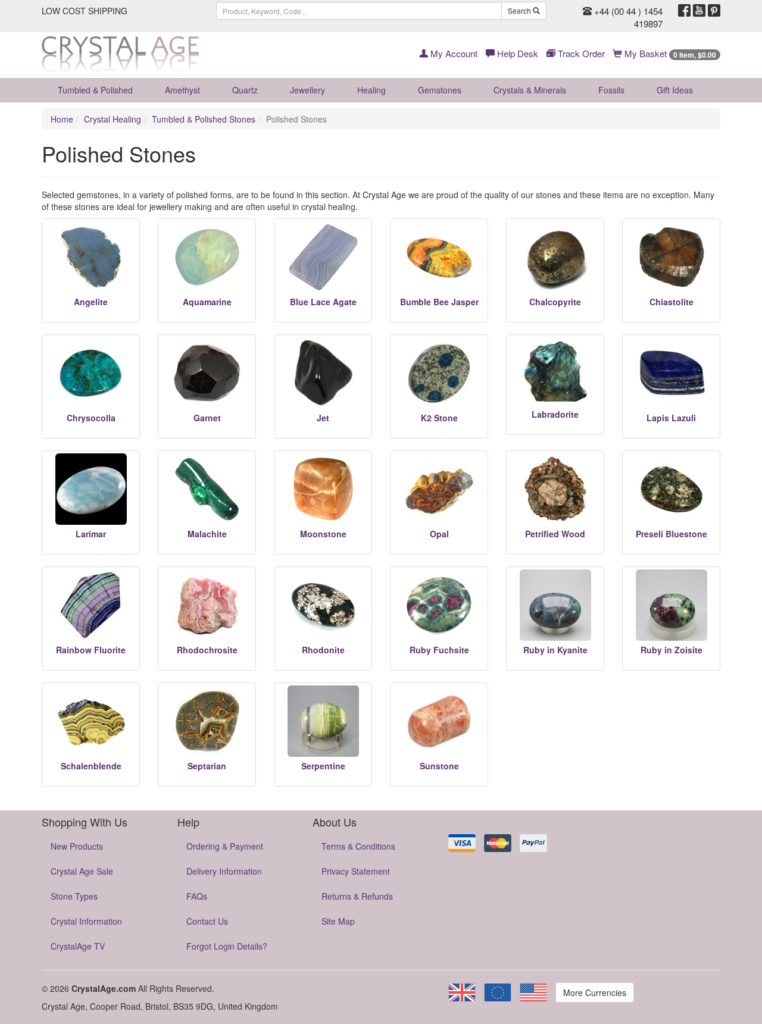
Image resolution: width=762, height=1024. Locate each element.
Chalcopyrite (555, 302)
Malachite (207, 534)
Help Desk (516, 53)
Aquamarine (207, 302)
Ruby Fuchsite (439, 650)
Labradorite (555, 414)
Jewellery (307, 90)
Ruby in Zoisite (671, 650)
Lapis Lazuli (671, 418)
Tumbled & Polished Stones (203, 119)
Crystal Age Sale (82, 871)
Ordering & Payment (224, 846)
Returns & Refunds (357, 896)
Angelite (91, 302)
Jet (323, 418)
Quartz (245, 90)
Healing (371, 90)
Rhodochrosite (207, 650)
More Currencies (594, 992)
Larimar (91, 534)
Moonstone (323, 534)
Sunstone (439, 766)
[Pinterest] (714, 11)
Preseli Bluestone (671, 534)
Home (62, 119)
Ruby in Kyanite (555, 650)
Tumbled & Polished (95, 90)
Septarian (207, 766)
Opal (439, 534)
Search (520, 10)
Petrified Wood (555, 534)
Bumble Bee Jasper (439, 302)
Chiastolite (671, 302)
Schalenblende (91, 766)
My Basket (669, 53)
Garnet (207, 418)
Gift (675, 90)
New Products (77, 846)
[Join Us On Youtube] (699, 11)
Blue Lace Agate (323, 302)
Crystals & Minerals (530, 90)
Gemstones (439, 90)
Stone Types (74, 896)
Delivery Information (224, 871)
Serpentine (323, 766)
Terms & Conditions (358, 846)
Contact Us (207, 921)
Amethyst (182, 90)
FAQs (196, 896)
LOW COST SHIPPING (84, 11)
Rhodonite (323, 650)
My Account (452, 53)
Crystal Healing (112, 119)
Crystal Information (86, 921)
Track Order (580, 53)
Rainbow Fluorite (91, 650)
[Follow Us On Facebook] (684, 11)
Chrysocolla (91, 418)
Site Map (338, 921)
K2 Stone (439, 418)
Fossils (611, 90)
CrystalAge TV (78, 946)
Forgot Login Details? (226, 946)
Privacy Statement (355, 871)
